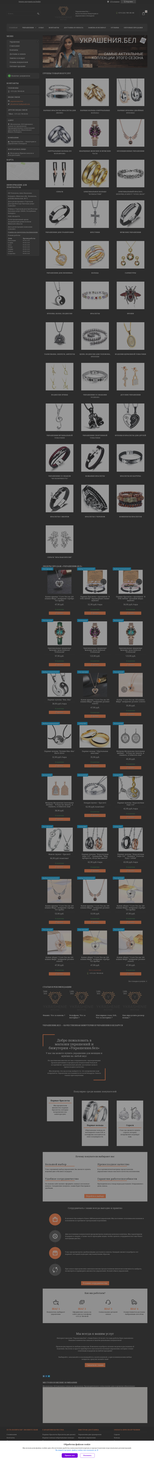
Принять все (70, 1455)
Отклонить (87, 1455)
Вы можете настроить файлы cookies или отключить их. (76, 1450)
